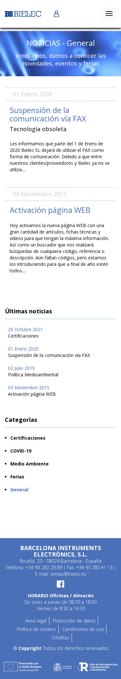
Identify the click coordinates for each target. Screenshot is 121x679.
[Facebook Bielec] (60, 584)
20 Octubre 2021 (25, 332)
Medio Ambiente (29, 464)
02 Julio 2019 (33, 371)
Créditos (60, 637)
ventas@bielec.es (68, 574)
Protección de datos (74, 621)
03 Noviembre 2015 (32, 390)
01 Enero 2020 (49, 352)
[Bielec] (23, 13)
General (19, 489)
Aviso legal (35, 621)
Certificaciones (27, 438)
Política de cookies (36, 629)
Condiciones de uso (83, 629)
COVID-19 (20, 451)
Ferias (17, 477)
